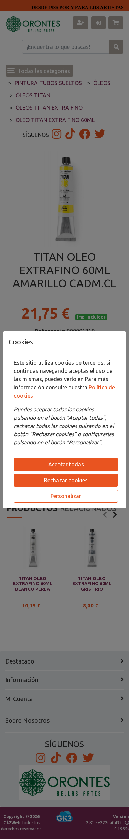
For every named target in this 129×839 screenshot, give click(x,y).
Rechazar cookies (66, 480)
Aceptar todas (66, 464)
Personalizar (66, 496)
